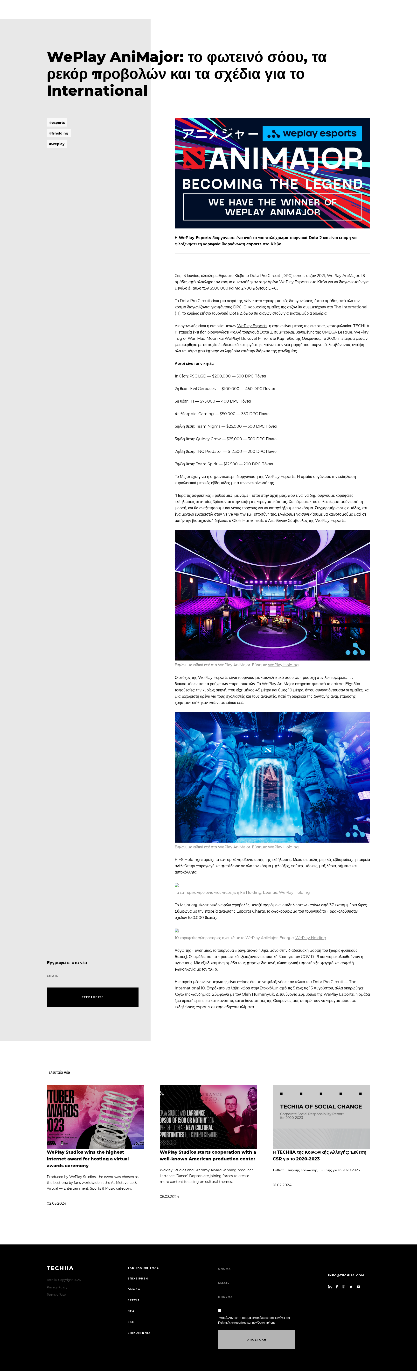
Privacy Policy (57, 1287)
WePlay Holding (283, 665)
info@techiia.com (346, 1275)
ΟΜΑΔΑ (134, 1289)
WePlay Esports (252, 326)
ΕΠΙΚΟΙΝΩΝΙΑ (139, 1333)
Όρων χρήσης (266, 1322)
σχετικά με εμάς (143, 1267)
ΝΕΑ (131, 1311)
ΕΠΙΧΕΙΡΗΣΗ (138, 1278)
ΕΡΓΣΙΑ (134, 1300)
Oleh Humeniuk (247, 520)
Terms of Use (56, 1294)
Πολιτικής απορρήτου (232, 1322)
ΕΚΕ (131, 1322)
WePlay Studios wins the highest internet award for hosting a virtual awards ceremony (88, 1159)
